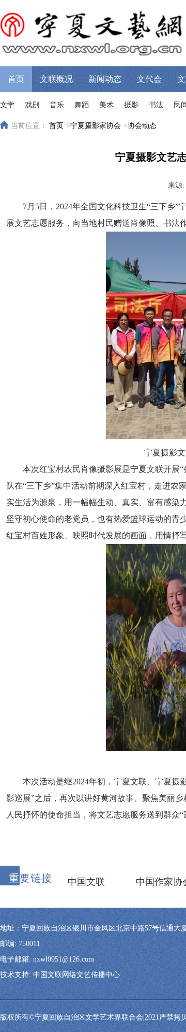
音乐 (57, 105)
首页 (16, 79)
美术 (106, 105)
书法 (156, 105)
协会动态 (142, 126)
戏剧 (32, 105)
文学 (7, 105)
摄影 (131, 105)
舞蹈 (81, 105)
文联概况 (56, 79)
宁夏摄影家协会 (95, 126)
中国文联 (86, 882)
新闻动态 (104, 79)
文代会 (149, 79)
